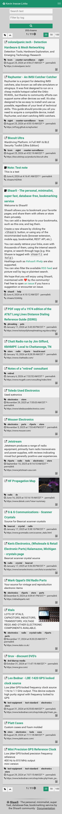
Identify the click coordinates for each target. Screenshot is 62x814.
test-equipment (15, 702)
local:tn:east (39, 351)
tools (27, 461)
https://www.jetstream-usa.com (21, 470)
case (39, 732)
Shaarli (14, 802)
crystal (21, 526)
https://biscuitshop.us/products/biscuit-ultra (27, 157)
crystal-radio (35, 633)
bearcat (11, 526)
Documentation (46, 808)
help (19, 291)
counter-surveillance (25, 60)
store (10, 351)
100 (57, 34)
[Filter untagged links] (5, 35)
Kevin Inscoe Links (16, 3)
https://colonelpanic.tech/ (18, 66)
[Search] (31, 26)
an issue (29, 283)
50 (51, 34)
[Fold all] (10, 35)
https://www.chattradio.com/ (19, 357)
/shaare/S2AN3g (14, 298)
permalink (31, 62)
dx (17, 494)
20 (46, 34)
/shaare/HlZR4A (14, 179)
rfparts (27, 351)
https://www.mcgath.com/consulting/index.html (28, 379)
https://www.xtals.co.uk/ (17, 645)
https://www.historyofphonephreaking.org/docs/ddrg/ (31, 330)
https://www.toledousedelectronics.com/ (25, 408)
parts (23, 424)
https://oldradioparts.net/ (18, 599)
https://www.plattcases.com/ (20, 738)
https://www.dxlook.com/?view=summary (25, 501)
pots (22, 324)
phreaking (12, 324)
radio (18, 351)
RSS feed (46, 268)
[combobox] (31, 17)
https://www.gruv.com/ (17, 667)
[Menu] (59, 4)
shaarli (11, 291)
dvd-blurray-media (16, 660)
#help (39, 261)
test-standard (31, 702)
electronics (13, 399)
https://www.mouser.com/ (18, 430)
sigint (40, 60)
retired (11, 373)
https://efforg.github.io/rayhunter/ (22, 127)
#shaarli (31, 261)
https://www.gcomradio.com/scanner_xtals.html (29, 532)
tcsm (10, 60)
